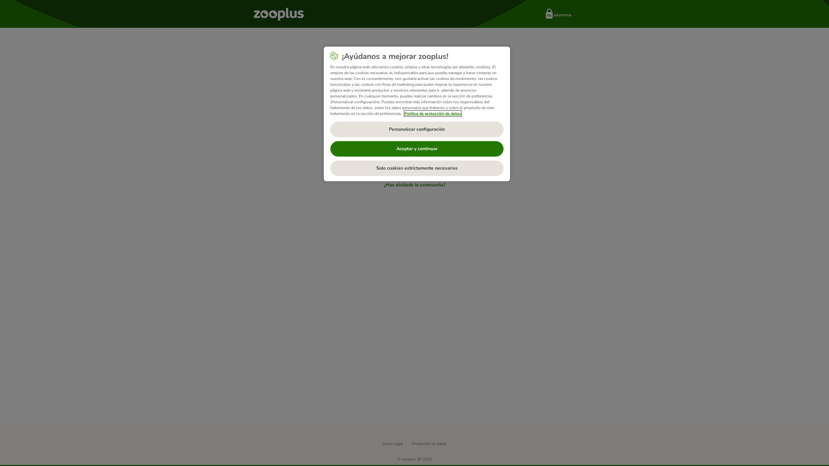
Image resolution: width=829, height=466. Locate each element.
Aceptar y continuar (416, 149)
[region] (417, 114)
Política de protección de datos (432, 113)
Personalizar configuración (417, 129)
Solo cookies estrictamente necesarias (417, 168)
